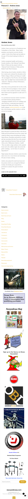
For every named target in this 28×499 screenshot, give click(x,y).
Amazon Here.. (18, 291)
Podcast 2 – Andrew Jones (10, 6)
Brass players (4, 3)
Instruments (4, 241)
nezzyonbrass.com (13, 492)
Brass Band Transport (11, 190)
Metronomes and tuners (7, 246)
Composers (4, 235)
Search (22, 481)
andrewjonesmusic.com (16, 107)
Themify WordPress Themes (19, 493)
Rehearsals (4, 263)
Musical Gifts (4, 252)
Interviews (10, 3)
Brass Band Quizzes (6, 227)
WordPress (10, 493)
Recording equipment (6, 260)
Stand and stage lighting (7, 266)
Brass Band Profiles (6, 224)
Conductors (4, 238)
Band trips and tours (6, 215)
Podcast (16, 3)
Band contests (4, 210)
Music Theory (4, 249)
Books (3, 221)
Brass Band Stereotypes (16, 194)
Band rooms (4, 213)
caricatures (4, 232)
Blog (2, 218)
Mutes (3, 254)
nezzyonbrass (7, 8)
